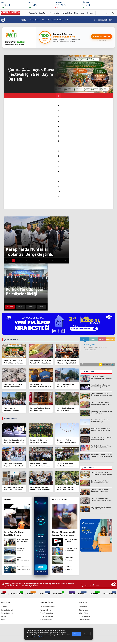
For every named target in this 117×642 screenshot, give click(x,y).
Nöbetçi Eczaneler (47, 616)
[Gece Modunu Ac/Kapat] (103, 13)
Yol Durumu (95, 593)
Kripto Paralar (109, 593)
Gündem (10, 307)
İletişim (90, 13)
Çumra (30, 307)
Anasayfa (33, 13)
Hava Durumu (44, 593)
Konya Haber (67, 13)
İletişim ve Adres (84, 616)
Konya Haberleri (7, 610)
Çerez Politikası (84, 619)
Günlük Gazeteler (46, 619)
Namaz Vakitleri (16, 593)
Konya (20, 307)
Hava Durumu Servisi (47, 607)
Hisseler (71, 593)
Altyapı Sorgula (100, 37)
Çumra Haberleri (7, 613)
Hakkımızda (83, 607)
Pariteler (82, 593)
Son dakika (103, 20)
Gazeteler (43, 13)
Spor (41, 307)
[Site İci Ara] (99, 13)
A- (107, 13)
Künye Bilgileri (84, 613)
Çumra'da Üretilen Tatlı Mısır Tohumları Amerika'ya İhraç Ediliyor (52, 20)
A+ (113, 13)
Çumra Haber (54, 13)
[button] (58, 95)
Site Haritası (83, 610)
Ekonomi (4, 616)
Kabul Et (76, 634)
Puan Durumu (58, 593)
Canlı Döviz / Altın (46, 613)
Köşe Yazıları (79, 13)
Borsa (3, 593)
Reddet (86, 634)
